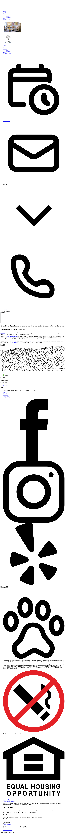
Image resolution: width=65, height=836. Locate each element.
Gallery (4, 12)
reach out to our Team (16, 342)
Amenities (5, 13)
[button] (33, 658)
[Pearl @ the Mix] (6, 595)
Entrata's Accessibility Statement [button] (9, 801)
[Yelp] (33, 584)
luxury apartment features (12, 336)
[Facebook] (33, 460)
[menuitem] (33, 11)
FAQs (4, 392)
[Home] (8, 43)
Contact (4, 20)
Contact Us (5, 393)
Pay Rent (7, 16)
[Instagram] (33, 522)
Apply (4, 18)
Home (4, 11)
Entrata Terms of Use (7, 830)
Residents (5, 14)
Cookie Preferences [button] (7, 800)
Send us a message (7, 824)
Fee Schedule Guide (7, 19)
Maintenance (8, 17)
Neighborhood (6, 396)
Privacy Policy (6, 799)
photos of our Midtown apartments (34, 341)
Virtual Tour (5, 395)
